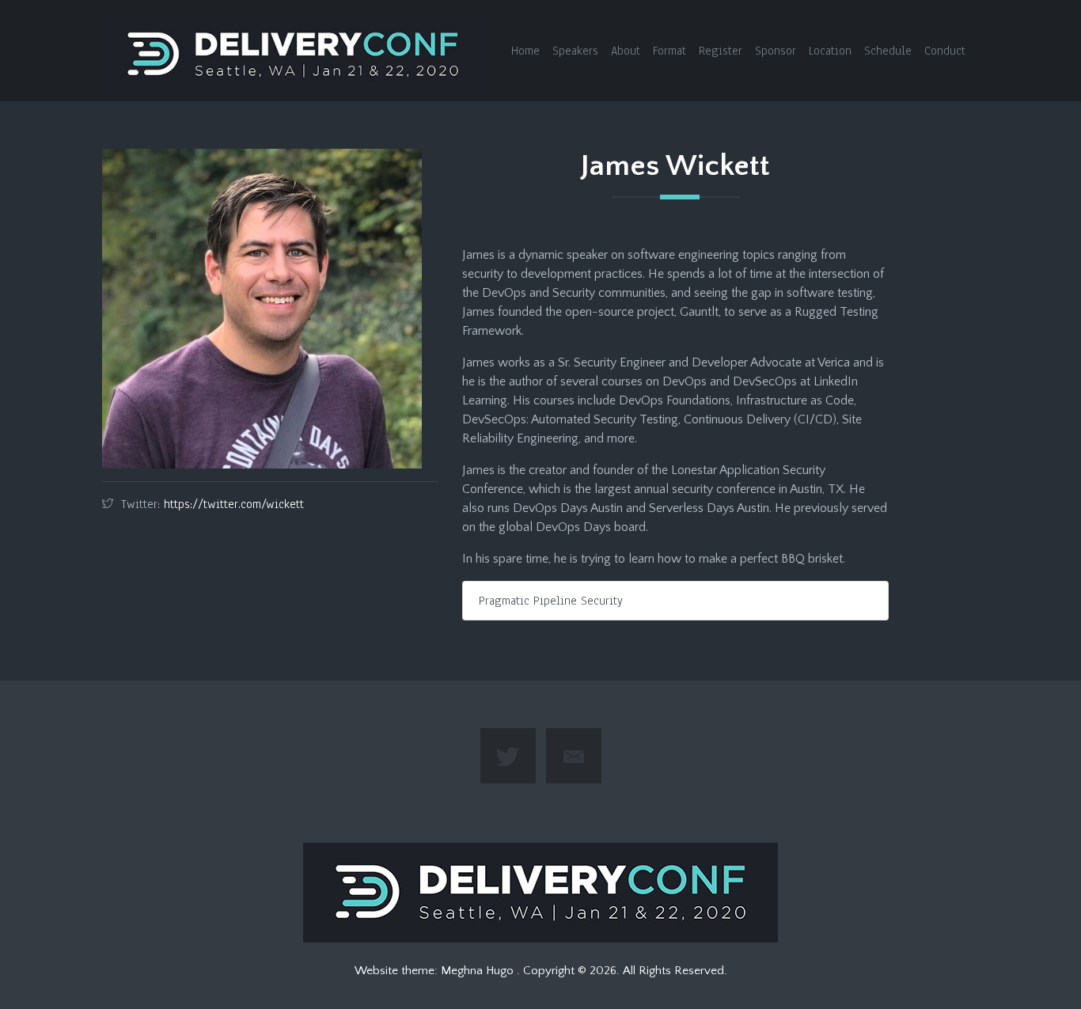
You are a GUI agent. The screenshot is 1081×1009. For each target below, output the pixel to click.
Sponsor (775, 51)
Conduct (944, 51)
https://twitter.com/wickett (234, 504)
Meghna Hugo (479, 970)
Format (669, 51)
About (625, 51)
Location (830, 51)
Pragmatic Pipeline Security (551, 601)
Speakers (575, 51)
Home (525, 51)
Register (720, 51)
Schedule (888, 51)
